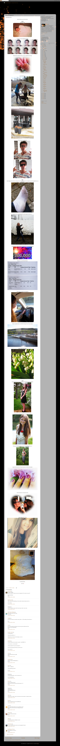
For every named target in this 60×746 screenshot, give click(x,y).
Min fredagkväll (45, 72)
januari (44, 59)
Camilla (48, 24)
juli (43, 51)
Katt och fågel (45, 75)
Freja (8, 700)
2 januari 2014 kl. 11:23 (11, 650)
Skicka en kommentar (10, 734)
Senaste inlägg (9, 738)
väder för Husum (43, 103)
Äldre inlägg (37, 738)
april (44, 55)
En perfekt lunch (44, 78)
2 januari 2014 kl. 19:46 (11, 697)
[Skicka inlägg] (16, 587)
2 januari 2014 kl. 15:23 (11, 678)
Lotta (8, 705)
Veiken (9, 695)
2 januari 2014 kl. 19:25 (11, 692)
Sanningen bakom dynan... (44, 62)
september (44, 48)
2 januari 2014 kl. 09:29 (11, 615)
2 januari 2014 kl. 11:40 (11, 656)
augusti (44, 50)
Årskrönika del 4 (44, 84)
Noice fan (44, 60)
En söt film (44, 67)
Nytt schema (45, 76)
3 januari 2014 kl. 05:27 (11, 726)
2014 (43, 45)
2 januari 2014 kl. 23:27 (11, 721)
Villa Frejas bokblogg (11, 612)
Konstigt (44, 66)
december (44, 46)
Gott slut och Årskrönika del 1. (45, 91)
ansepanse (9, 659)
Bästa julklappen (45, 74)
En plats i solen (10, 632)
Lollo (8, 653)
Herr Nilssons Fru (10, 729)
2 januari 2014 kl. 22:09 (11, 709)
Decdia (9, 681)
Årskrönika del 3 (44, 86)
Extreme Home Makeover (45, 69)
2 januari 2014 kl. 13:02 (11, 662)
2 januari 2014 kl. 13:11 (11, 671)
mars (44, 56)
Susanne (9, 712)
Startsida (23, 738)
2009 (43, 98)
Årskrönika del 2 (44, 88)
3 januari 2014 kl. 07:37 (11, 732)
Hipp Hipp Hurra (44, 82)
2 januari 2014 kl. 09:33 (11, 622)
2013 (43, 93)
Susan (9, 665)
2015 (43, 44)
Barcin (32, 743)
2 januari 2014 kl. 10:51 (11, 638)
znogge (9, 618)
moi (8, 625)
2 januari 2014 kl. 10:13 (11, 629)
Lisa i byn (9, 591)
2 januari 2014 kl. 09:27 (11, 609)
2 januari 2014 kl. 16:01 (11, 685)
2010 (43, 97)
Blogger (38, 743)
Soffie (9, 718)
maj (44, 54)
